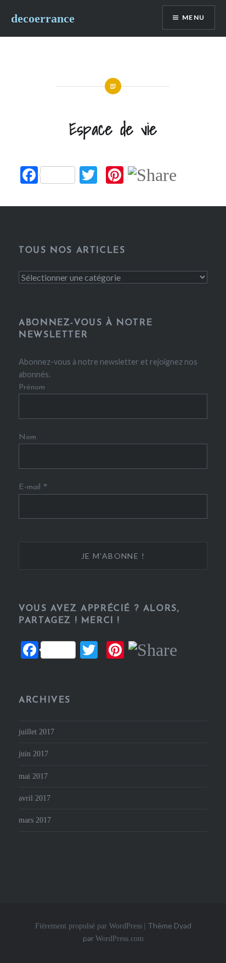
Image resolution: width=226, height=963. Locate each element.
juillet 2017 (36, 731)
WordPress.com (119, 938)
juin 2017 (33, 753)
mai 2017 (33, 776)
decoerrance (43, 18)
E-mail (33, 486)
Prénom (32, 387)
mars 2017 (35, 819)
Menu (193, 17)
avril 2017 (34, 798)
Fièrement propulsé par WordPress (88, 926)
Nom (27, 437)
